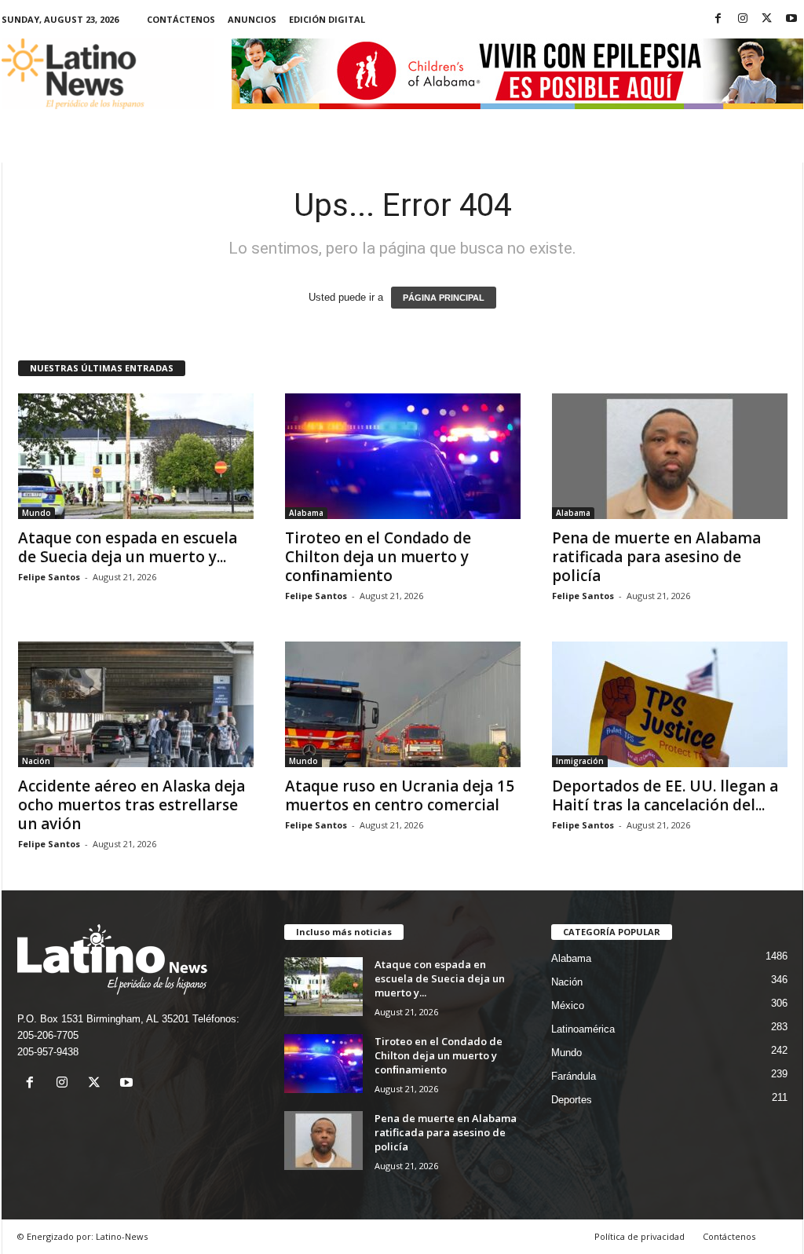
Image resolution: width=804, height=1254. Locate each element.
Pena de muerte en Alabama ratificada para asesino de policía (656, 557)
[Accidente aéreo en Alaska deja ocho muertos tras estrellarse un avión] (136, 704)
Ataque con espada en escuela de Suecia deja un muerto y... (127, 547)
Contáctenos (181, 19)
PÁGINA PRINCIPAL (443, 297)
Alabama (306, 512)
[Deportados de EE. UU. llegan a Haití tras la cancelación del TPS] (670, 704)
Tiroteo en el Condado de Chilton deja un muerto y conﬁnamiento (378, 557)
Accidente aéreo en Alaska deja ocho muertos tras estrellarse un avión (131, 805)
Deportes (571, 1100)
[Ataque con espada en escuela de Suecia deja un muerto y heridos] (136, 456)
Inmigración (580, 760)
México (567, 1005)
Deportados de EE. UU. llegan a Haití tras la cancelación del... (665, 795)
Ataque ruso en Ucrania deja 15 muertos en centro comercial (399, 795)
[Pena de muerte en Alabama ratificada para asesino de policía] (670, 456)
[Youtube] (791, 19)
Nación (36, 760)
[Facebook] (718, 19)
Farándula (573, 1076)
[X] (767, 19)
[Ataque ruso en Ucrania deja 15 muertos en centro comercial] (403, 704)
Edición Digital (327, 19)
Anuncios (252, 19)
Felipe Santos (49, 577)
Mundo (36, 512)
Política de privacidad (639, 1236)
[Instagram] (742, 19)
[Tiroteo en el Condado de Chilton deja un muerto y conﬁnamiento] (403, 456)
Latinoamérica (583, 1029)
